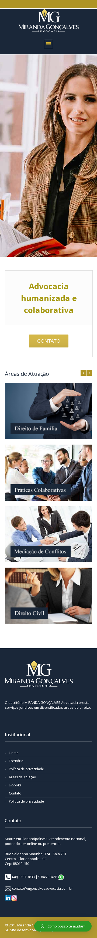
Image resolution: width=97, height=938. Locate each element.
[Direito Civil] (48, 596)
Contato (15, 793)
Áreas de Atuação (22, 777)
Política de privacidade (26, 769)
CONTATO (48, 341)
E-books (15, 785)
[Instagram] (14, 898)
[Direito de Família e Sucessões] (48, 411)
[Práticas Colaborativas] (48, 473)
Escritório (16, 761)
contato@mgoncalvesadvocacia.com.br (42, 888)
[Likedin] (8, 898)
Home (13, 753)
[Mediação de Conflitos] (48, 534)
